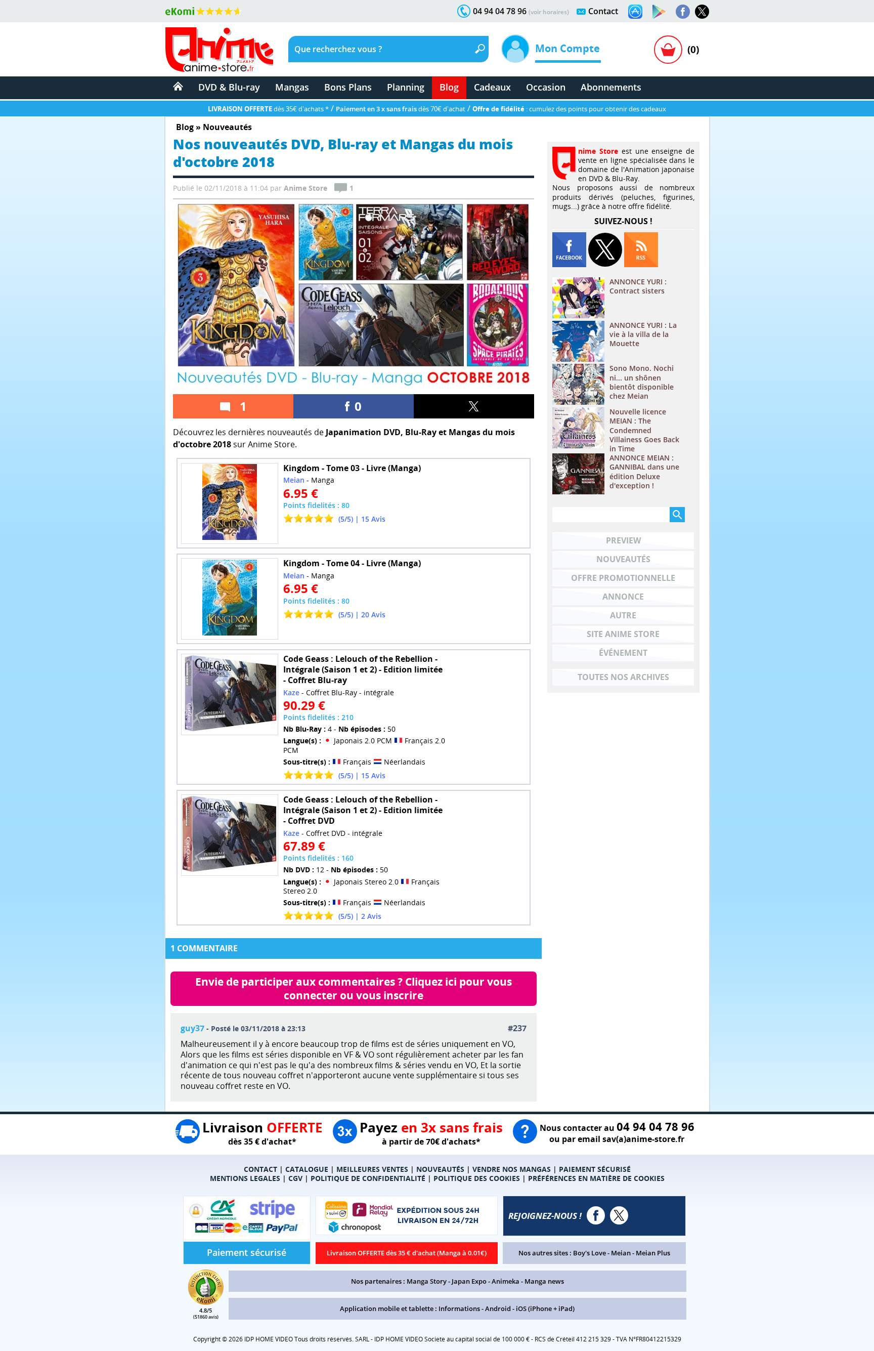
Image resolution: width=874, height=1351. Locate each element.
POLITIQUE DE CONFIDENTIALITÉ (368, 1178)
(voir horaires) (549, 12)
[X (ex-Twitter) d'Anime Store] (619, 1215)
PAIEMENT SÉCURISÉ (595, 1169)
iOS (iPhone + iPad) (545, 1308)
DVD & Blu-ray (229, 87)
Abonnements (611, 87)
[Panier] (668, 49)
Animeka (505, 1281)
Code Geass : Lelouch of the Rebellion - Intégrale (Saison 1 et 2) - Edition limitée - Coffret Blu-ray (363, 669)
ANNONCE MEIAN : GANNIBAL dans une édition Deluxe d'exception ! (644, 471)
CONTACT (260, 1169)
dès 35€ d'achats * (268, 108)
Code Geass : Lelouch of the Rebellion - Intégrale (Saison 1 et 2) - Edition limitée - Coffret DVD (363, 810)
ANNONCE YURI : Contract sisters (638, 286)
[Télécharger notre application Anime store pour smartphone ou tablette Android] (659, 12)
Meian (621, 1252)
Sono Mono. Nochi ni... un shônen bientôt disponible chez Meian (641, 382)
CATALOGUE (306, 1169)
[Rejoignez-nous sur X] (702, 12)
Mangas (292, 87)
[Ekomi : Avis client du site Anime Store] (206, 1301)
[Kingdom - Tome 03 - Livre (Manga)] (230, 503)
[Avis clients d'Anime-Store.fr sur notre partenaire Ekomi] (203, 11)
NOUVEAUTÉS (440, 1169)
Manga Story (427, 1281)
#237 (517, 1028)
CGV (295, 1178)
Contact (603, 11)
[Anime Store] (219, 49)
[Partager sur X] (474, 406)
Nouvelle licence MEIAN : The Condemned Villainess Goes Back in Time (644, 430)
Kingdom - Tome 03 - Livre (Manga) (352, 468)
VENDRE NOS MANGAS (511, 1169)
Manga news (544, 1281)
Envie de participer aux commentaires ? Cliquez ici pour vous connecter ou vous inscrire (354, 988)
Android (498, 1308)
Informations (459, 1308)
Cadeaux (492, 87)
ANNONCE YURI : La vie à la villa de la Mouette (643, 334)
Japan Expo (469, 1281)
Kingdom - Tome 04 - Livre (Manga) (352, 563)
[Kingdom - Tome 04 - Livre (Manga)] (230, 599)
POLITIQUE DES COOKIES (476, 1178)
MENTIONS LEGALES (245, 1178)
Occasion (545, 87)
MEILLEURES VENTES (372, 1169)
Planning (405, 87)
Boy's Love (589, 1252)
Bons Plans (348, 87)
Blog (449, 87)
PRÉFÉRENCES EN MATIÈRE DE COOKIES (596, 1178)
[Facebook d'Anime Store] (596, 1215)
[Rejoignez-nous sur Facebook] (683, 12)
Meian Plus (653, 1252)
